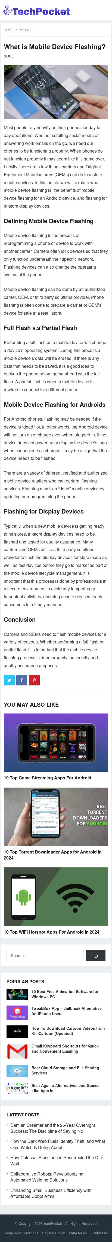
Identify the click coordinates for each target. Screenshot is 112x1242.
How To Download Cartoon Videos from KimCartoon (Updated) (68, 1030)
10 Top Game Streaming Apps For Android (47, 778)
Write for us (78, 1232)
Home (9, 29)
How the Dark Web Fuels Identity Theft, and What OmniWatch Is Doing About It (57, 1144)
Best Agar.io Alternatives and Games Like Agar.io (65, 1088)
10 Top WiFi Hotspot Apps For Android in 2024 (51, 932)
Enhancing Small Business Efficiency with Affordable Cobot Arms (50, 1193)
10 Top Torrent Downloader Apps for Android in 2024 (53, 855)
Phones (26, 29)
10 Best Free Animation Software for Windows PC (65, 994)
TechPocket (52, 1223)
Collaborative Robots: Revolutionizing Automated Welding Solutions (46, 1177)
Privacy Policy (53, 1232)
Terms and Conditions (21, 1232)
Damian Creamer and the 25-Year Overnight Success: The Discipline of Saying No (52, 1128)
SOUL (9, 56)
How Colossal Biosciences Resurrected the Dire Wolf (56, 1160)
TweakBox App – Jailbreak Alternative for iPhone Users (67, 1011)
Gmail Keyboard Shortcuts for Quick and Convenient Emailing (65, 1048)
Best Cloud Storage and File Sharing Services (65, 1070)
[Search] (95, 955)
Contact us (99, 1232)
